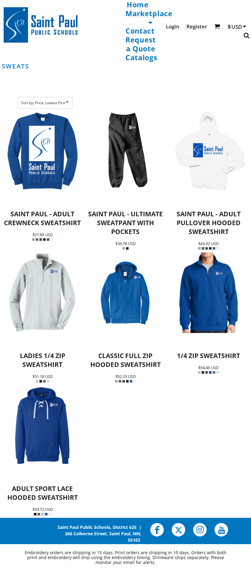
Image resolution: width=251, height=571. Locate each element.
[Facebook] (157, 529)
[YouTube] (221, 529)
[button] (149, 17)
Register (196, 26)
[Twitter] (178, 529)
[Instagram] (200, 529)
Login (172, 26)
